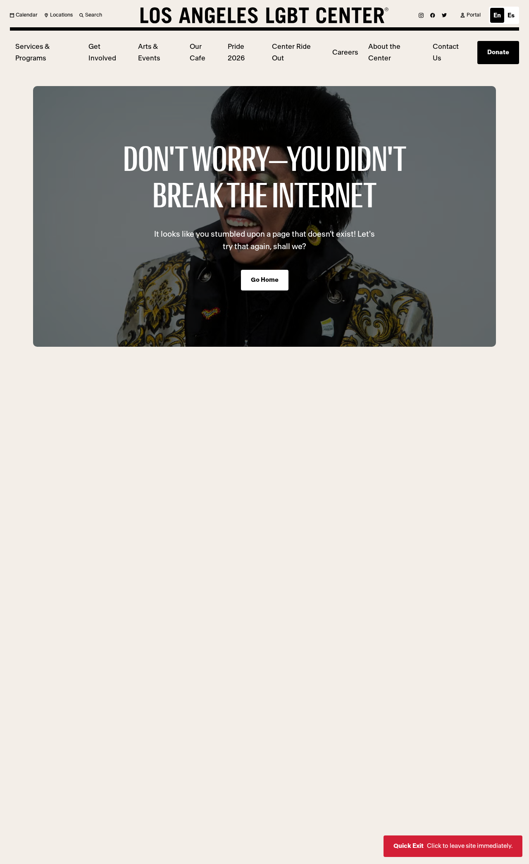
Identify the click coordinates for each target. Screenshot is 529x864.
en (497, 15)
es (511, 15)
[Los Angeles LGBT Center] (264, 15)
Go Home (265, 280)
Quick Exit (452, 846)
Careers (345, 52)
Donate (498, 52)
